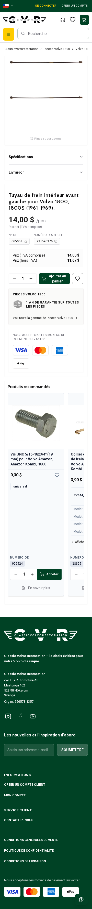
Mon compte (15, 795)
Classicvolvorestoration (21, 49)
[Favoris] (73, 20)
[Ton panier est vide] (84, 20)
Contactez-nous (18, 820)
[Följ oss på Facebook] (20, 716)
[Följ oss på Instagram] (8, 716)
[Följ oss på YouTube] (33, 716)
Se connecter (45, 5)
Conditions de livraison (25, 861)
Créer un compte (74, 5)
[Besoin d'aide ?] (81, 899)
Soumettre (72, 750)
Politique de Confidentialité (29, 850)
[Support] (62, 19)
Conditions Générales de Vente (31, 840)
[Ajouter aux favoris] (77, 278)
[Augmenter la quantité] (31, 278)
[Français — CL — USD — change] (8, 5)
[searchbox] (53, 33)
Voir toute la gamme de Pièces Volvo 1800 (43, 318)
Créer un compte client (24, 784)
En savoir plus (39, 588)
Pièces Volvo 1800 (57, 49)
